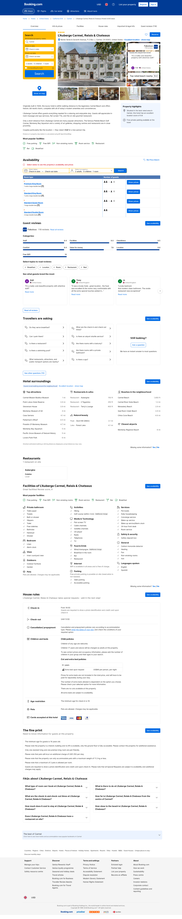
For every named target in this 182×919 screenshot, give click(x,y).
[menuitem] (28, 11)
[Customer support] (113, 4)
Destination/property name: (35, 39)
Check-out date (30, 53)
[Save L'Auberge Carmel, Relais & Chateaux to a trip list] (146, 34)
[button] (39, 63)
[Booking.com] (33, 4)
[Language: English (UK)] (106, 4)
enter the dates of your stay (82, 630)
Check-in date (30, 46)
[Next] (157, 63)
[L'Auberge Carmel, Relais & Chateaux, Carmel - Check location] (59, 39)
